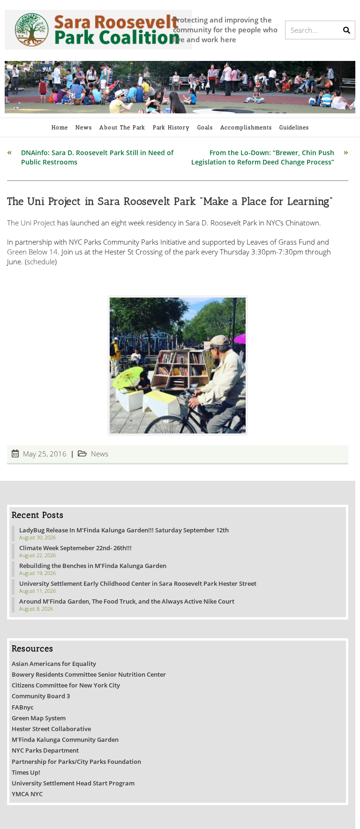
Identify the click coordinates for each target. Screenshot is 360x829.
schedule (41, 261)
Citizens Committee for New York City (66, 685)
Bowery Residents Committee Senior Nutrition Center (89, 674)
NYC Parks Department (45, 750)
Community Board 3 (41, 696)
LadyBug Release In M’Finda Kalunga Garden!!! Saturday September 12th (124, 530)
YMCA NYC (27, 794)
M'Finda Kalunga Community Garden (65, 739)
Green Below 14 (32, 251)
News (99, 453)
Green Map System (39, 718)
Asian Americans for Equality (54, 663)
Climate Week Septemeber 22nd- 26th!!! (75, 548)
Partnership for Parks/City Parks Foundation (76, 761)
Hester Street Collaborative (51, 728)
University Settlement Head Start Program (73, 783)
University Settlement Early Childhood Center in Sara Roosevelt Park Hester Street (137, 583)
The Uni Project (31, 222)
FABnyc (22, 707)
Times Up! (26, 772)
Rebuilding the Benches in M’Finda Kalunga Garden (92, 565)
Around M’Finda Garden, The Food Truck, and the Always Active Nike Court (126, 601)
